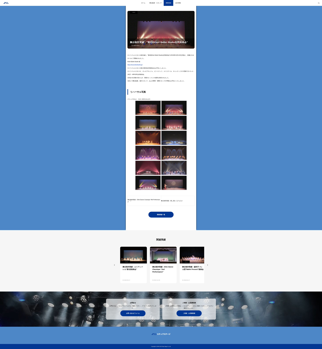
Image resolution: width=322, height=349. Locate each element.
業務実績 (168, 3)
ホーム (143, 3)
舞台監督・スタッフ (156, 3)
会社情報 (178, 3)
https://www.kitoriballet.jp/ (134, 65)
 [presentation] (207, 265)
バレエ (133, 12)
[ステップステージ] (13, 3)
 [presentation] (114, 265)
